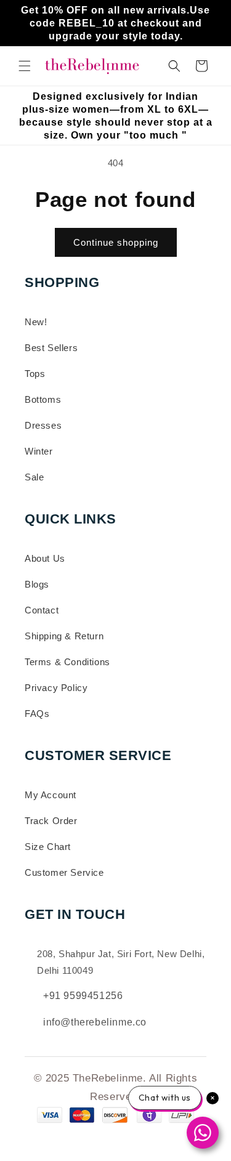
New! (36, 322)
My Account (50, 795)
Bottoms (43, 399)
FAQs (37, 713)
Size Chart (48, 846)
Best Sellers (51, 347)
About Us (45, 558)
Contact (42, 610)
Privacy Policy (56, 687)
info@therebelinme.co (95, 1022)
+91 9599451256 (83, 995)
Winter (39, 451)
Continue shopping (115, 242)
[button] (24, 65)
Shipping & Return (64, 636)
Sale (34, 477)
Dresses (43, 425)
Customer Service (64, 872)
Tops (35, 373)
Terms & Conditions (67, 662)
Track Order (51, 820)
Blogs (37, 584)
